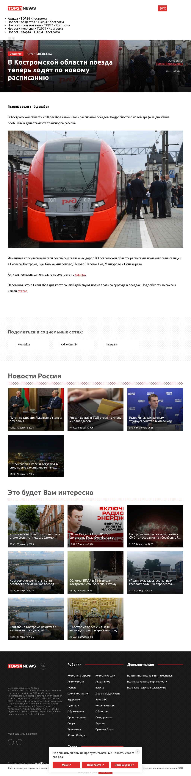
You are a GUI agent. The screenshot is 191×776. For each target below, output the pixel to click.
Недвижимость (105, 705)
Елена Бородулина (169, 63)
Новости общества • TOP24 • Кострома (36, 22)
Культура (73, 705)
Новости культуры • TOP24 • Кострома (35, 28)
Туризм (100, 723)
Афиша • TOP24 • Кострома (27, 18)
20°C (162, 8)
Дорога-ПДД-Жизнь (108, 693)
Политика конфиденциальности (147, 681)
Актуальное (103, 681)
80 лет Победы (77, 735)
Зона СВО (101, 699)
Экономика (74, 729)
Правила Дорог (105, 729)
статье (22, 291)
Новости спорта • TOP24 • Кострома (34, 32)
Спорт (71, 723)
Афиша (72, 687)
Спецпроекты (104, 717)
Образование (76, 711)
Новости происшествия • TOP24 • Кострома (39, 25)
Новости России (105, 675)
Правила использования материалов (150, 675)
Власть (100, 687)
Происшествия (77, 717)
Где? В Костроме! (78, 693)
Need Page (41, 763)
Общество (102, 711)
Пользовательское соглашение (146, 687)
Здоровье (74, 699)
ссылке (80, 274)
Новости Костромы (79, 675)
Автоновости (76, 681)
